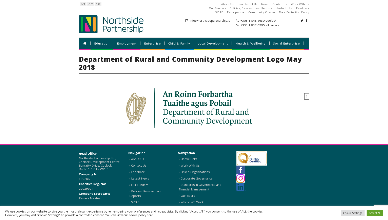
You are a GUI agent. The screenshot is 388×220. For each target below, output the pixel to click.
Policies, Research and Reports (145, 193)
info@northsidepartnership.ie (210, 20)
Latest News (140, 178)
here (150, 215)
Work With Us (190, 165)
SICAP (135, 202)
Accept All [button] (375, 213)
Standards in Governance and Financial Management (200, 187)
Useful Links (189, 159)
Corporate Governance (197, 178)
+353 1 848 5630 (252, 20)
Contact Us (139, 165)
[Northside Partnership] (111, 24)
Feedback (137, 172)
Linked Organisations (195, 172)
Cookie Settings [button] (352, 213)
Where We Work (192, 202)
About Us (137, 159)
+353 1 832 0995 (252, 25)
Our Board (188, 195)
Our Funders (140, 185)
